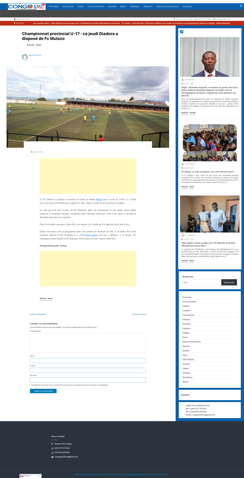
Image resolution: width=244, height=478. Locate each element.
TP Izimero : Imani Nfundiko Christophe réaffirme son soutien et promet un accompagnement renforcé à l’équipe (140, 23)
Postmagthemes (161, 474)
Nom (32, 356)
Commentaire (36, 331)
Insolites (187, 6)
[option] (57, 23)
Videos (186, 368)
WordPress (187, 377)
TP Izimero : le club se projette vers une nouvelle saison (207, 171)
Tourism (186, 364)
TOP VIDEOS (188, 359)
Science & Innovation (167, 6)
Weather (186, 373)
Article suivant (139, 314)
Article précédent (37, 314)
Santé (81, 6)
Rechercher (188, 276)
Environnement (96, 6)
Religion (147, 6)
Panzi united (91, 234)
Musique (134, 6)
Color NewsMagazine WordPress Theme (134, 474)
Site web (33, 375)
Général (43, 298)
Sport (123, 6)
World (185, 382)
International (188, 315)
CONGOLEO (36, 55)
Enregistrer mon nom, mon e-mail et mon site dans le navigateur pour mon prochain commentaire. (70, 385)
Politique (54, 6)
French (26, 476)
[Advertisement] (88, 176)
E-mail (33, 366)
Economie (68, 6)
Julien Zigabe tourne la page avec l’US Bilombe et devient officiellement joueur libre (57, 23)
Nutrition (187, 324)
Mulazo (99, 199)
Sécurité (186, 346)
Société (112, 6)
